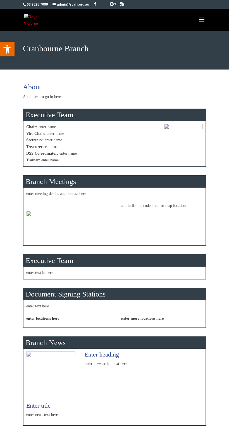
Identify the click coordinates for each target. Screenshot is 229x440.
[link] (7, 49)
